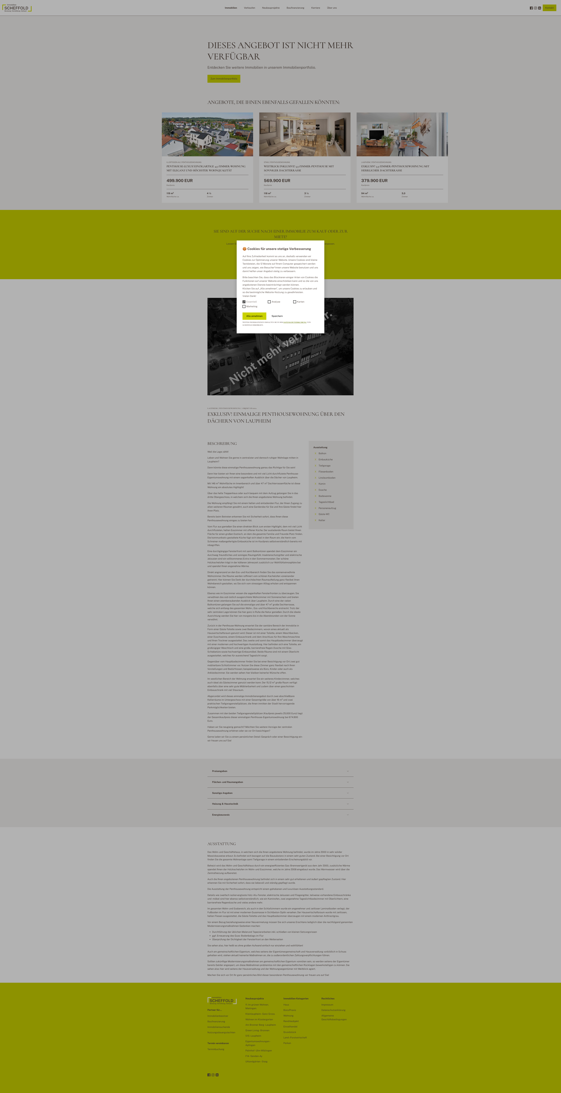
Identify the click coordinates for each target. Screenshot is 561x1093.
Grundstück (289, 1032)
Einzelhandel (290, 1026)
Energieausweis (221, 814)
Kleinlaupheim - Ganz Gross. (260, 1014)
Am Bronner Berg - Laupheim (260, 1024)
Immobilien (231, 7)
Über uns (332, 7)
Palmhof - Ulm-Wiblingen (258, 1050)
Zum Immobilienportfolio (224, 78)
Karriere (315, 7)
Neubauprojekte (271, 7)
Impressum (327, 1004)
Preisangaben (219, 771)
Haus (286, 1004)
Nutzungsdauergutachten (221, 1032)
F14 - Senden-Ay (253, 1056)
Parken (287, 1043)
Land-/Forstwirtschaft (295, 1037)
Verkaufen (249, 7)
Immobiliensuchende (218, 1027)
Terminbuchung (215, 1049)
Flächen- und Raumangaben (227, 782)
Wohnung (288, 1015)
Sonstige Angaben (222, 793)
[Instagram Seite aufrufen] (535, 8)
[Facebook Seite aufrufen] (531, 8)
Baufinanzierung (295, 7)
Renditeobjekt (291, 1021)
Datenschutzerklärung (295, 322)
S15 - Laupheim (253, 1035)
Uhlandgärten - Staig (256, 1061)
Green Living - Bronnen (257, 1030)
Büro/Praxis (289, 1010)
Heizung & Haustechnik (225, 803)
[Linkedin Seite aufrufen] (539, 8)
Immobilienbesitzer (217, 1016)
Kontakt (549, 7)
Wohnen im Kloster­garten (259, 1019)
